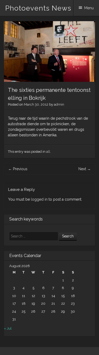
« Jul (8, 328)
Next (84, 169)
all (48, 152)
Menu (89, 8)
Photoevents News (38, 8)
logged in (39, 199)
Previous (17, 169)
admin (59, 104)
